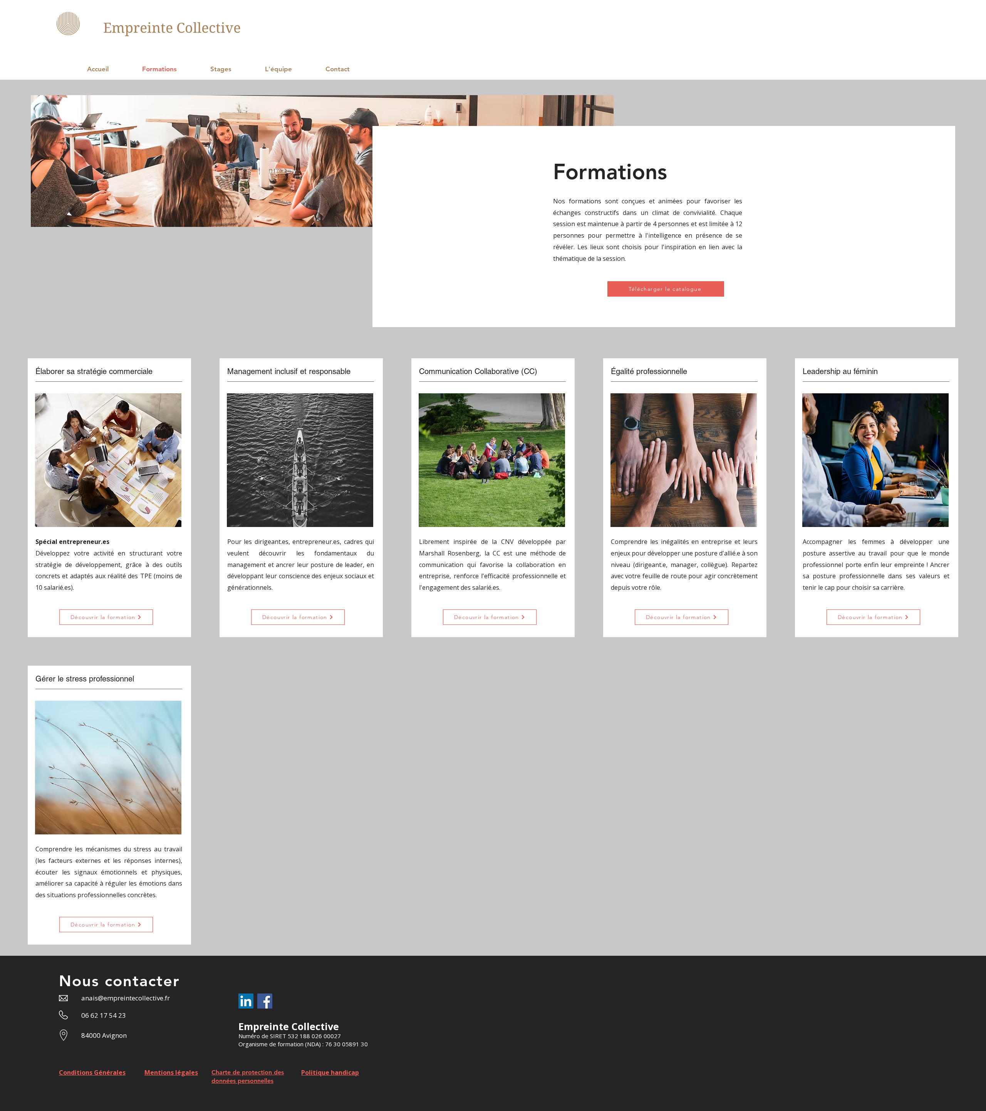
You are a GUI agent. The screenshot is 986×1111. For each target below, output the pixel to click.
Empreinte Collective (172, 27)
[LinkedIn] (245, 1001)
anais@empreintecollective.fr (125, 998)
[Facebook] (264, 1001)
